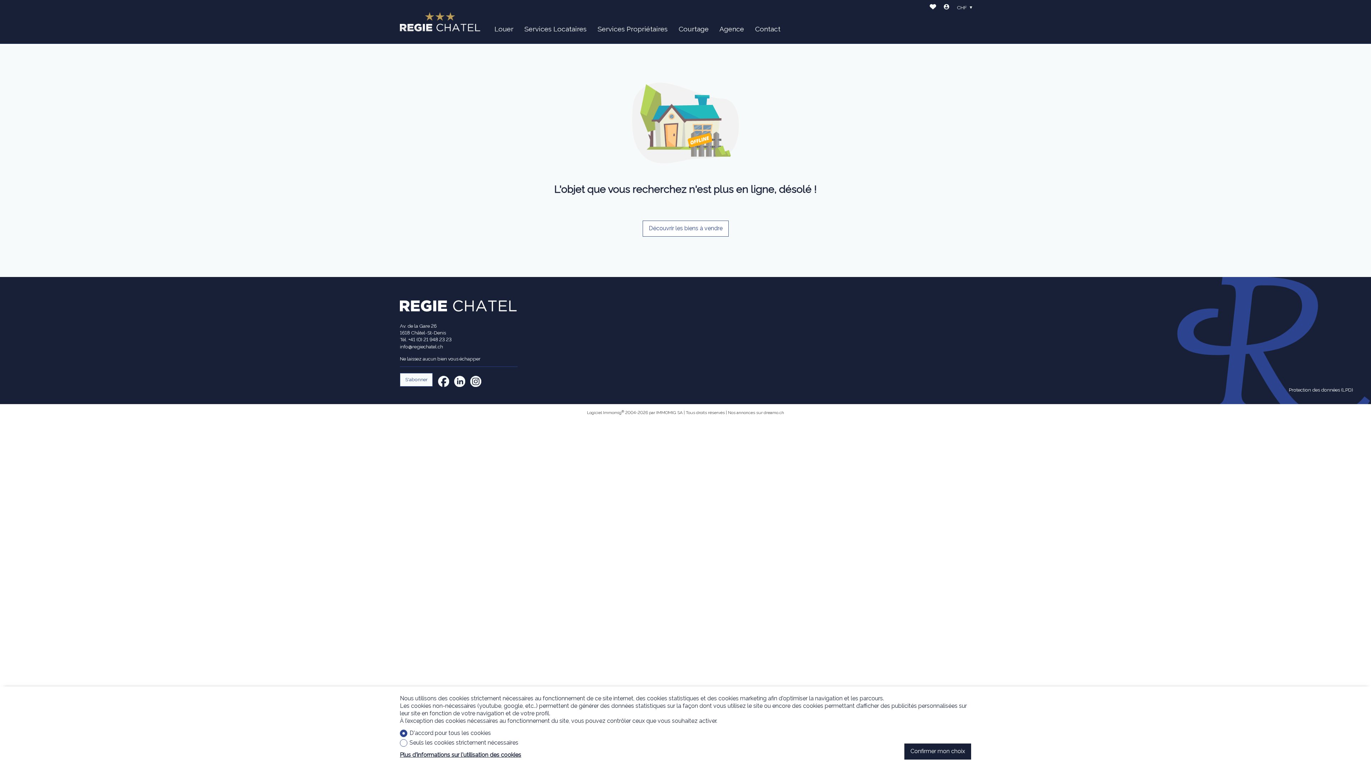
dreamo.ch (774, 412)
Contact (767, 29)
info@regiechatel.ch (421, 346)
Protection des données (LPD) (1321, 390)
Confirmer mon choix (937, 751)
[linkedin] (459, 381)
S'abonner (416, 379)
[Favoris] (933, 8)
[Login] (946, 8)
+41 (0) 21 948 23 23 (430, 339)
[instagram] (475, 381)
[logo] (440, 22)
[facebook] (443, 381)
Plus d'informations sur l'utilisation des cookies (460, 754)
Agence (731, 29)
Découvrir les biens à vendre (686, 228)
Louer (503, 29)
